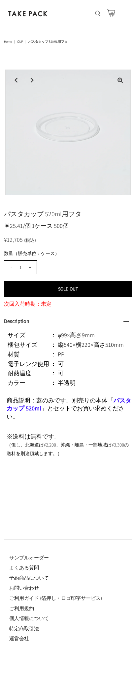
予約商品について (29, 578)
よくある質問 (24, 567)
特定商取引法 (24, 628)
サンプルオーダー (29, 557)
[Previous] (16, 80)
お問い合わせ (24, 588)
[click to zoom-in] (120, 80)
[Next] (32, 80)
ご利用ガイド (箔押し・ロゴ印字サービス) (55, 598)
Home (8, 41)
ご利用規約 (21, 608)
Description (16, 321)
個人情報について (29, 618)
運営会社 (19, 638)
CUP (20, 41)
